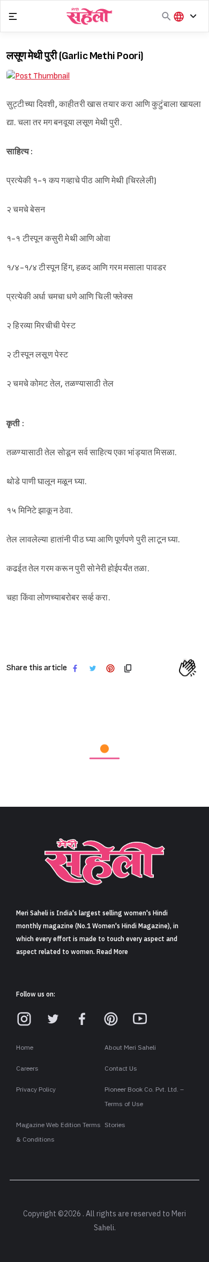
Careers (27, 972)
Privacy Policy (36, 993)
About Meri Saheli (130, 951)
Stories (114, 1028)
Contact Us (120, 972)
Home (24, 951)
